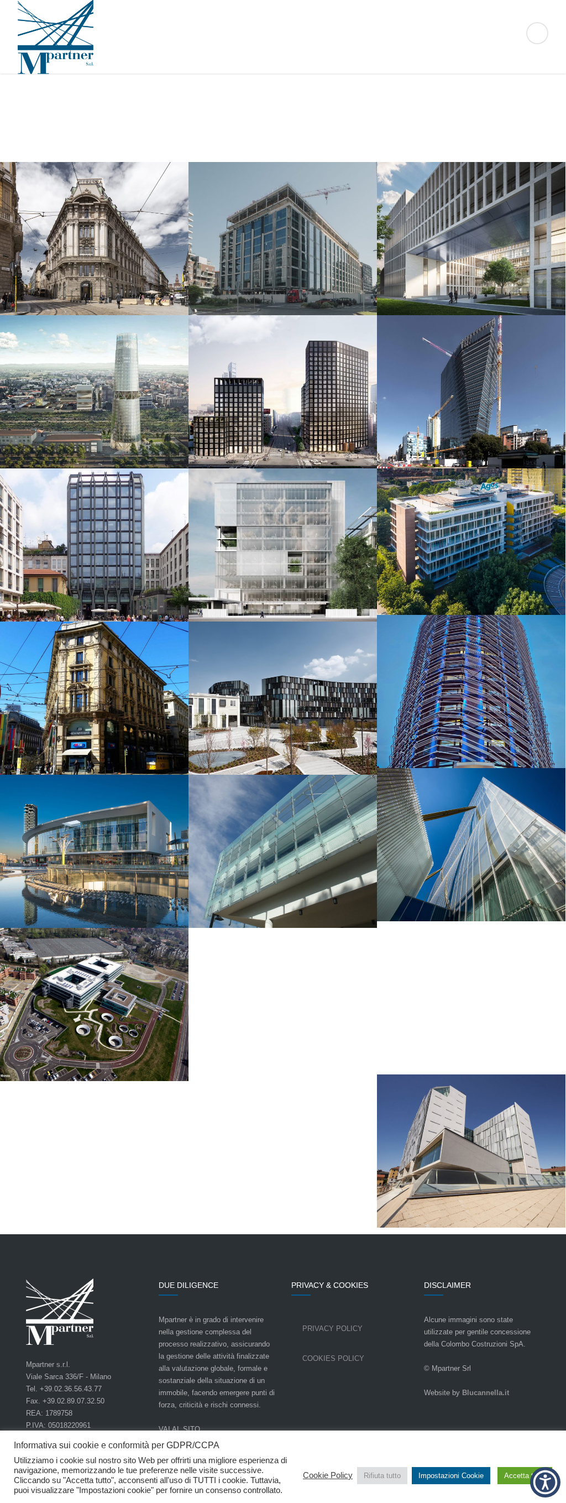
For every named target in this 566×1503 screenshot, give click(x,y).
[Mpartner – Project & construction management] (283, 37)
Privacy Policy (332, 1328)
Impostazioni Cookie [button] (451, 1475)
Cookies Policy (333, 1358)
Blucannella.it (485, 1393)
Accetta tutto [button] (525, 1475)
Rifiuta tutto (382, 1475)
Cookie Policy (328, 1475)
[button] (545, 1482)
